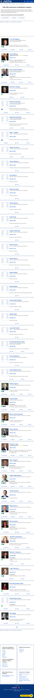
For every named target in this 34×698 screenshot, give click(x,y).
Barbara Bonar (14, 258)
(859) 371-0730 (13, 248)
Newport (3, 654)
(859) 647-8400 (13, 192)
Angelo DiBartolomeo (15, 475)
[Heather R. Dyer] (4, 446)
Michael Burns (13, 506)
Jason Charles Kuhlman (16, 69)
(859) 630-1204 (13, 359)
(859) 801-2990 (13, 74)
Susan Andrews (14, 429)
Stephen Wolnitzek (15, 231)
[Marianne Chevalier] (4, 104)
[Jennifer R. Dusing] (4, 89)
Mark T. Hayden (14, 132)
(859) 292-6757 (13, 317)
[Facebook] (15, 687)
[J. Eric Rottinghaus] (4, 41)
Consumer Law (21, 650)
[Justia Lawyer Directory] (7, 1)
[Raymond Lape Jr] (4, 192)
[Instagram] (16, 687)
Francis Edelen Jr (14, 161)
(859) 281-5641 (13, 572)
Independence (4, 657)
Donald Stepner (14, 203)
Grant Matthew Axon (15, 370)
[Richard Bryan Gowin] (4, 601)
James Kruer (13, 217)
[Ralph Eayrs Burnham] (4, 119)
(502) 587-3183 (13, 402)
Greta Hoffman (14, 54)
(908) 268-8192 (13, 346)
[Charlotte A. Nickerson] (4, 539)
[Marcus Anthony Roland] (4, 417)
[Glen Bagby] (4, 616)
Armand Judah (14, 398)
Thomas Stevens (14, 491)
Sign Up (31, 1)
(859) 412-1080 (13, 447)
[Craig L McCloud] (4, 571)
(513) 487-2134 (13, 304)
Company (15, 689)
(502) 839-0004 (13, 541)
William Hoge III (14, 383)
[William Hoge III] (4, 386)
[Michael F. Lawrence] (4, 554)
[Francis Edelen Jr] (4, 164)
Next (17, 627)
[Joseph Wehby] (4, 275)
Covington (4, 653)
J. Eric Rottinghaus (15, 39)
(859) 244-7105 (13, 616)
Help (18, 689)
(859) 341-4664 (13, 165)
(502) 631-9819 (13, 479)
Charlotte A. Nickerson (16, 536)
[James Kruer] (4, 219)
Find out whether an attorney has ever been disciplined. (8, 676)
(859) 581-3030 (13, 106)
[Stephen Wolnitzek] (4, 233)
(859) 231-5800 (13, 463)
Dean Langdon (14, 460)
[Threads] (17, 687)
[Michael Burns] (4, 508)
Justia (1, 3)
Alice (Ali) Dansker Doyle (16, 583)
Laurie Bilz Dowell (14, 328)
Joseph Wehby (13, 272)
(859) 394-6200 (13, 206)
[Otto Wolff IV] (4, 178)
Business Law (21, 649)
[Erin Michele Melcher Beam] (4, 344)
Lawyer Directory (5, 3)
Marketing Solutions (17, 690)
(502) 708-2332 (13, 602)
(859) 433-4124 (13, 432)
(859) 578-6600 (13, 90)
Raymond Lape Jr (14, 189)
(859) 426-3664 (13, 121)
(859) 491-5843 (13, 331)
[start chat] (31, 695)
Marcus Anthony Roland (16, 414)
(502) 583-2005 (13, 387)
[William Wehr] (4, 316)
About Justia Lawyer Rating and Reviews (24, 681)
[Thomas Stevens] (4, 493)
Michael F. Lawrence (15, 552)
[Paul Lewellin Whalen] (4, 303)
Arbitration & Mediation (12, 3)
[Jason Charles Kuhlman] (4, 72)
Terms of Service (22, 689)
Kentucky (17, 3)
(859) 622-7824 (13, 495)
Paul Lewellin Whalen (16, 300)
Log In (28, 1)
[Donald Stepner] (4, 205)
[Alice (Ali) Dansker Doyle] (4, 586)
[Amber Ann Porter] (4, 150)
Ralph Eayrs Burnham (15, 117)
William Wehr (13, 314)
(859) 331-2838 (13, 136)
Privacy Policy (27, 689)
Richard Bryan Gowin (15, 598)
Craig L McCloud (14, 568)
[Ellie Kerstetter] (4, 524)
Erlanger (3, 655)
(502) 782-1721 (13, 417)
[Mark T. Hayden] (4, 135)
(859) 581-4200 (13, 179)
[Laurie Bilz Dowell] (4, 330)
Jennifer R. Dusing (15, 87)
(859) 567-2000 (13, 373)
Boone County (4, 665)
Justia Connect (6, 689)
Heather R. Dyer (14, 444)
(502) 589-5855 (13, 555)
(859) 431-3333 (13, 262)
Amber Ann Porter (15, 147)
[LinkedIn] (12, 687)
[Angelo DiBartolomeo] (4, 478)
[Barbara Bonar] (4, 261)
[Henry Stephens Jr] (4, 358)
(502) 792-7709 (13, 509)
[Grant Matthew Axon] (4, 372)
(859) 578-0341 (13, 276)
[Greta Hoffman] (4, 56)
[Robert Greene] (4, 247)
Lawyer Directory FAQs (23, 676)
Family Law (21, 651)
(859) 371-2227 (13, 57)
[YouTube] (13, 687)
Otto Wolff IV (13, 175)
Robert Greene (14, 244)
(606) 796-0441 (13, 587)
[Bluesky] (18, 687)
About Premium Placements (24, 678)
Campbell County (5, 666)
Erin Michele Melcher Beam (17, 342)
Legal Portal (11, 689)
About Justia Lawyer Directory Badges (24, 674)
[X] (20, 687)
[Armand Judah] (4, 401)
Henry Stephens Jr (15, 356)
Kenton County (4, 663)
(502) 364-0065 (13, 524)
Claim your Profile (22, 677)
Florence (3, 650)
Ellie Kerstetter (14, 521)
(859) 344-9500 (13, 151)
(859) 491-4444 (13, 234)
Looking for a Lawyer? (25, 695)
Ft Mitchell (4, 651)
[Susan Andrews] (4, 431)
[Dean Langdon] (4, 462)
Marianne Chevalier (15, 101)
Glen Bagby (13, 613)
